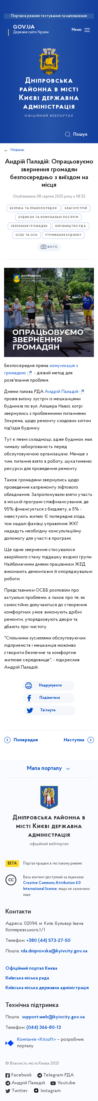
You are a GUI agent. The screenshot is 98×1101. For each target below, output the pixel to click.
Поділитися (49, 698)
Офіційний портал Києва (31, 968)
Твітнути (48, 710)
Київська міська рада (27, 978)
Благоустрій (76, 208)
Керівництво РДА (70, 226)
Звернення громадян (29, 226)
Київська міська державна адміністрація (47, 988)
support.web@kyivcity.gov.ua (53, 1017)
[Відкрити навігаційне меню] (87, 30)
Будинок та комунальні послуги (48, 217)
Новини (17, 150)
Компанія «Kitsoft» (36, 1039)
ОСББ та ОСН (27, 235)
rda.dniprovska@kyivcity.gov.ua (54, 951)
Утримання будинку (63, 235)
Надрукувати (50, 685)
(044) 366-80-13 (43, 1027)
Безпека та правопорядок (33, 208)
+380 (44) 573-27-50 (48, 940)
